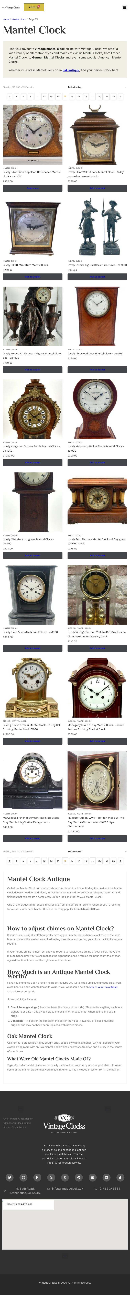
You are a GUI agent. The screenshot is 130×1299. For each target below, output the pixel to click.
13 (51, 96)
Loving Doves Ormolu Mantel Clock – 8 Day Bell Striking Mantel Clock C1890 (31, 727)
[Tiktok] (120, 1178)
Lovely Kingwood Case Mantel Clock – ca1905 (95, 353)
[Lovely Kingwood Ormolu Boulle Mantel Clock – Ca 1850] (32, 409)
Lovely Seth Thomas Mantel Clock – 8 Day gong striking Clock (96, 541)
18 (86, 96)
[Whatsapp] (65, 1178)
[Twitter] (10, 1178)
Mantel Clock (19, 19)
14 (58, 96)
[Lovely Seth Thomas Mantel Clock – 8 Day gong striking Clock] (97, 502)
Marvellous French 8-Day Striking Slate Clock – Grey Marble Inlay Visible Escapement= (32, 820)
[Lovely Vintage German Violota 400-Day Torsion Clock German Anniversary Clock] (97, 595)
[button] (124, 7)
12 (44, 96)
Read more (33, 188)
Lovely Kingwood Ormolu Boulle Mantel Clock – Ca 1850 (31, 448)
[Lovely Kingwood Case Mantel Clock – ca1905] (97, 316)
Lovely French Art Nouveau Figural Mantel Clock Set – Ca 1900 (32, 355)
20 (99, 96)
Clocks (71, 628)
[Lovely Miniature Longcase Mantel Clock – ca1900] (32, 502)
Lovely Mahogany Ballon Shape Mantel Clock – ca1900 (96, 448)
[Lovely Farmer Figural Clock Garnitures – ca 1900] (97, 228)
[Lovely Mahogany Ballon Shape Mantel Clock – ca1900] (97, 409)
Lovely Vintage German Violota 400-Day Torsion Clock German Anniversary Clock (97, 634)
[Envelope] (93, 1178)
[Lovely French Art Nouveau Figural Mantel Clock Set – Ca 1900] (32, 316)
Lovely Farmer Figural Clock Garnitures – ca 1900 (97, 265)
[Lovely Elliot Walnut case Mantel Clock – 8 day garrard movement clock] (97, 135)
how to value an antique (103, 987)
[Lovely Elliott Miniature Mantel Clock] (32, 228)
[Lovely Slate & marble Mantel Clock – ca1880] (32, 595)
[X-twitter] (51, 1178)
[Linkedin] (107, 1178)
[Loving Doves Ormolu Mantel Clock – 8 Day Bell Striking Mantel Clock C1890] (32, 688)
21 (107, 96)
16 (72, 96)
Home (6, 19)
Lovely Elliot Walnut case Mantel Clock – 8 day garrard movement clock (96, 174)
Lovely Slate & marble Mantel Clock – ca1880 (30, 632)
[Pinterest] (79, 1178)
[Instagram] (23, 1178)
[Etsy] (37, 1178)
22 (113, 96)
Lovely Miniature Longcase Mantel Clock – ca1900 (28, 541)
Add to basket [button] (97, 188)
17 (79, 96)
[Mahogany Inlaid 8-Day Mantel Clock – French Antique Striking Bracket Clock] (97, 688)
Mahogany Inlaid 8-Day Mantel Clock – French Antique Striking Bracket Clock (96, 727)
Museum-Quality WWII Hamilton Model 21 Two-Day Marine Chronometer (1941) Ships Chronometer (96, 822)
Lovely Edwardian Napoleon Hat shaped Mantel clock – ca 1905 (31, 174)
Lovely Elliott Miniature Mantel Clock (25, 265)
